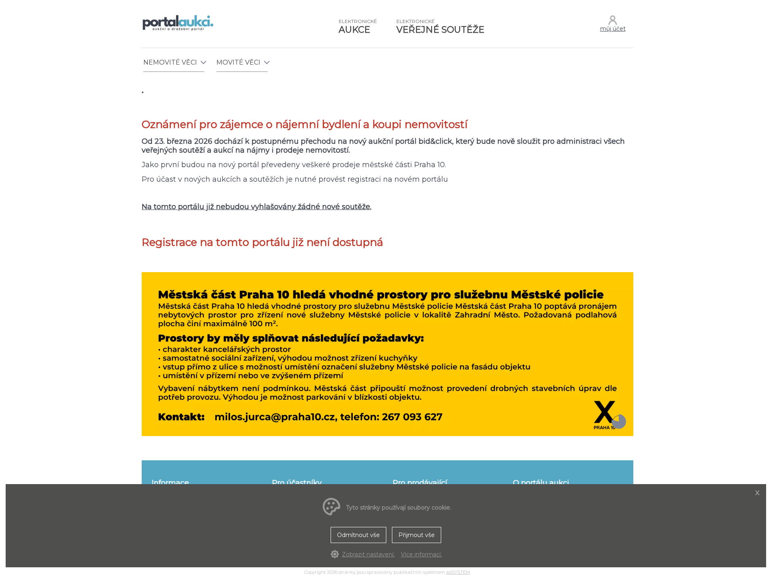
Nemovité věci (170, 62)
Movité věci (238, 62)
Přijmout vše (416, 535)
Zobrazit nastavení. (368, 554)
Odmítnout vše (358, 535)
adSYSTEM (458, 572)
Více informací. (421, 554)
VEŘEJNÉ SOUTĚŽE (440, 26)
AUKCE (358, 26)
